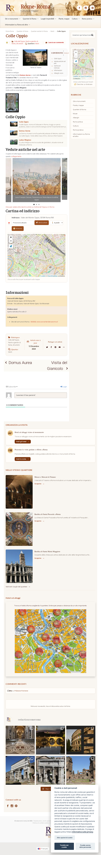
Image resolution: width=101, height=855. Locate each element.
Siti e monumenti (79, 101)
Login (64, 387)
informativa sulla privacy (82, 832)
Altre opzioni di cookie (64, 838)
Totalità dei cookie (64, 846)
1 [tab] (34, 204)
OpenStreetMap (52, 276)
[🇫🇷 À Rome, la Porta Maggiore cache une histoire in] (20, 770)
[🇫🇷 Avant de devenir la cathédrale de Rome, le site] (20, 739)
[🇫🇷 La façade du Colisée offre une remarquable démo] (80, 739)
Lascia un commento (56, 42)
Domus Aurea (24, 131)
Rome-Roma (35, 6)
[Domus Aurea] (13, 133)
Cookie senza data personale (85, 846)
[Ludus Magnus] (13, 142)
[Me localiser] (11, 246)
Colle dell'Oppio (19, 41)
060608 (33, 322)
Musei (75, 114)
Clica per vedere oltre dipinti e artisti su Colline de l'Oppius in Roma (30, 207)
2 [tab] (36, 204)
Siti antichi (19, 43)
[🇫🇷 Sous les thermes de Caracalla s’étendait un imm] (80, 770)
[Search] (92, 35)
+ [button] (11, 237)
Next (65, 180)
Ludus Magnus (25, 140)
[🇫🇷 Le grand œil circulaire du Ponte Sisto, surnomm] (50, 739)
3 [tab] (39, 204)
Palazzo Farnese (21, 691)
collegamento (16, 156)
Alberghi (76, 118)
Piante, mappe (78, 105)
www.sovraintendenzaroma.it (47, 322)
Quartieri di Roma (79, 109)
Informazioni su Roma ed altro (81, 135)
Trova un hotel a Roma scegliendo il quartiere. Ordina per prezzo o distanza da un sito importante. (50, 606)
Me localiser (42, 223)
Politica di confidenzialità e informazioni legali (47, 823)
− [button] (11, 240)
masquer (66, 53)
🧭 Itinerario (17, 228)
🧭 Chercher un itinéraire (83, 84)
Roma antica (78, 122)
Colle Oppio (24, 122)
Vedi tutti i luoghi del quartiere (16, 587)
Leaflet (43, 276)
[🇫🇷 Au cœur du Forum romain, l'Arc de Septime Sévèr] (50, 770)
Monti (37, 43)
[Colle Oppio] (13, 124)
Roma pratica (78, 130)
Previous (7, 180)
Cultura (75, 126)
